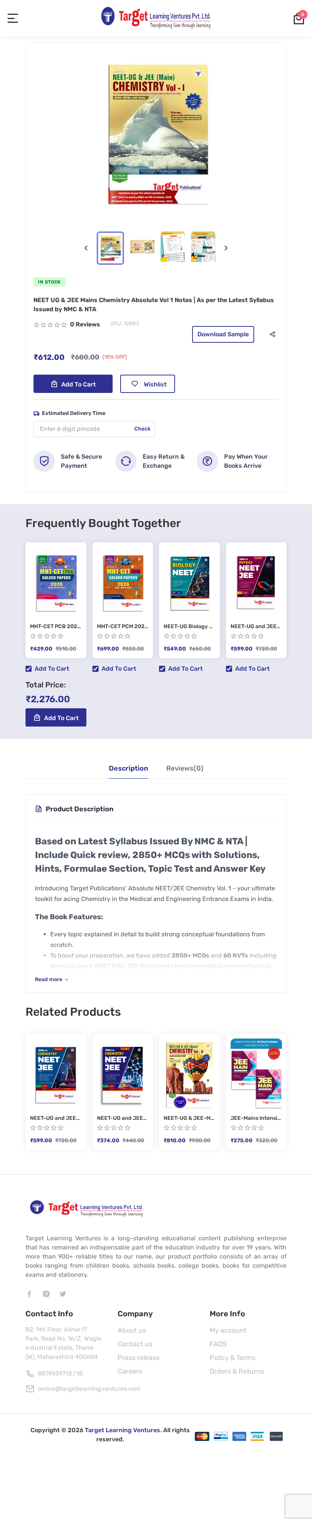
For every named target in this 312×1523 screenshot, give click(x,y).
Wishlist (155, 384)
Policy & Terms (232, 1358)
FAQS (218, 1344)
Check (142, 429)
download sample (223, 334)
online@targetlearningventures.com (89, 1388)
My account (228, 1330)
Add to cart (78, 384)
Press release (139, 1358)
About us (132, 1330)
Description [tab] (128, 768)
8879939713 (55, 1373)
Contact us (135, 1344)
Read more (48, 979)
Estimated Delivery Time (73, 413)
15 (79, 1373)
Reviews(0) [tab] (185, 768)
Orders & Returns (237, 1371)
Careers (130, 1371)
